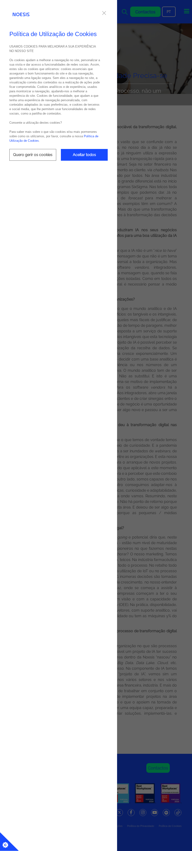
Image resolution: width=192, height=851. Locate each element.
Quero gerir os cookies (32, 154)
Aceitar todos (84, 154)
